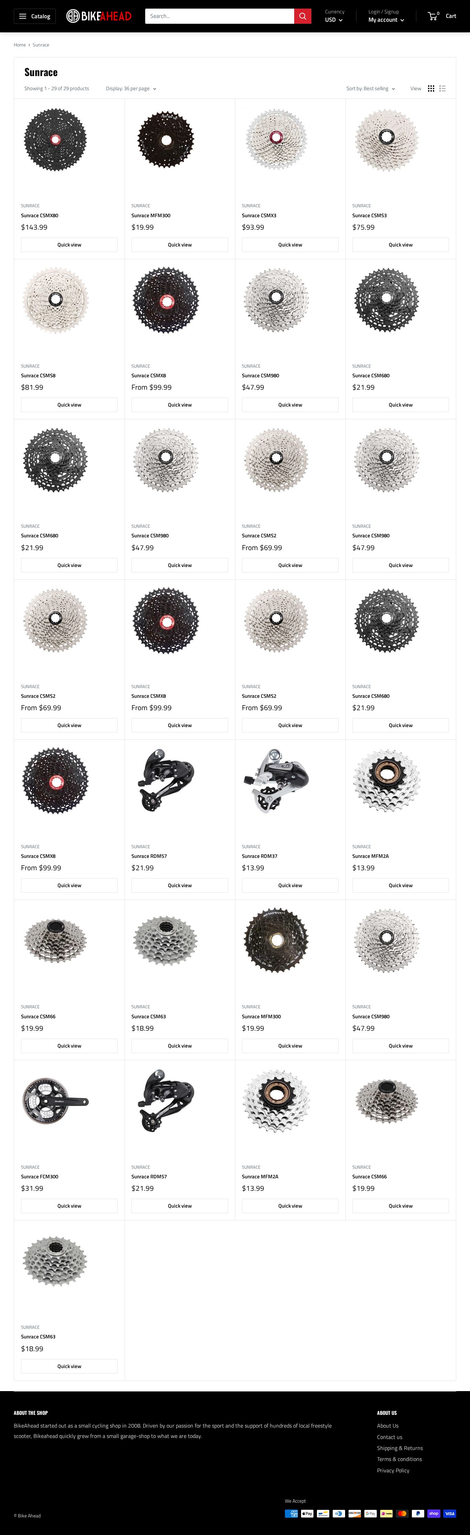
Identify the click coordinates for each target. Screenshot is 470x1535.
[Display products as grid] (431, 88)
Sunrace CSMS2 (259, 535)
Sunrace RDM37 (259, 856)
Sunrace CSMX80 (39, 215)
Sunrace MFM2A (370, 856)
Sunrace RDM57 (149, 856)
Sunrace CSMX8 (148, 375)
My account (383, 19)
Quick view (69, 245)
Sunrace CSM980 (260, 375)
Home (20, 44)
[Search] (302, 16)
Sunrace (30, 205)
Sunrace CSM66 (38, 1016)
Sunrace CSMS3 (369, 215)
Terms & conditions (399, 1459)
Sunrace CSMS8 (38, 375)
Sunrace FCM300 (39, 1176)
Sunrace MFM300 (150, 215)
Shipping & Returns (400, 1448)
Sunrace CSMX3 (259, 215)
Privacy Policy (393, 1470)
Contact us (389, 1437)
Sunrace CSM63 (148, 1016)
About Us (387, 1425)
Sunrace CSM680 (370, 375)
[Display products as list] (442, 88)
